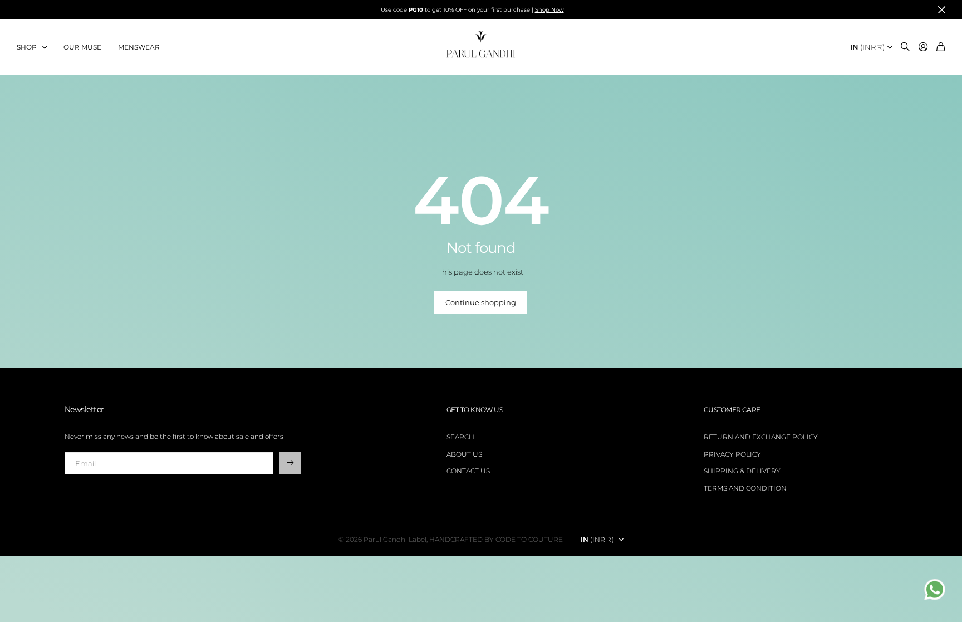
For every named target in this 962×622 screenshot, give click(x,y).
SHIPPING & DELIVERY (742, 471)
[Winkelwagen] (940, 47)
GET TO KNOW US (474, 409)
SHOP (27, 47)
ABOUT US (464, 454)
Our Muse (82, 47)
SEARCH (460, 437)
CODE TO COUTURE (529, 539)
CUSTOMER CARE (732, 409)
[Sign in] (923, 47)
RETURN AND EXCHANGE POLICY (761, 437)
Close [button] (941, 10)
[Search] (905, 47)
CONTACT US (468, 471)
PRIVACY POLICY (732, 454)
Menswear (139, 47)
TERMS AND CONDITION (745, 488)
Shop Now (549, 9)
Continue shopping (480, 302)
